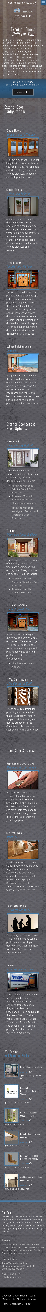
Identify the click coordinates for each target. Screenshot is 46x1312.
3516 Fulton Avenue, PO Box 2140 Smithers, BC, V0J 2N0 (18, 1266)
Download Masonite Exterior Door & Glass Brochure (23, 489)
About (28, 1304)
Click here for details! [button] (23, 92)
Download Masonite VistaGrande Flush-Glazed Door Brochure (24, 499)
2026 (16, 1295)
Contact (16, 1304)
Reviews (7, 1240)
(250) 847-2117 (23, 16)
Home (5, 1304)
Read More (24, 1072)
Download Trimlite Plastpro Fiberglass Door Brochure (25, 582)
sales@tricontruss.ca (12, 1277)
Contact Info (9, 1259)
